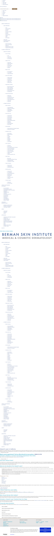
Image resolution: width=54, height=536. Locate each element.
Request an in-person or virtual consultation (40, 500)
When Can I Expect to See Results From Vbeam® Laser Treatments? (11, 517)
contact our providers (19, 504)
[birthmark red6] (26, 492)
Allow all (45, 528)
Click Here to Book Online (6, 231)
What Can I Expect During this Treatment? (8, 508)
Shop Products (5, 523)
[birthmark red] (2, 492)
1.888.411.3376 (38, 454)
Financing (5, 524)
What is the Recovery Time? (6, 510)
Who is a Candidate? (4, 506)
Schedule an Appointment (7, 521)
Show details (12, 534)
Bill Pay (4, 522)
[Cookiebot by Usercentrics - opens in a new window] (5, 534)
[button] (27, 22)
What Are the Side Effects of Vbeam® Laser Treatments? (10, 515)
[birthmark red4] (16, 492)
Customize (44, 531)
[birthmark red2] (6, 492)
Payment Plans (6, 525)
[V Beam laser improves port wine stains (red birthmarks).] (11, 492)
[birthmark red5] (21, 492)
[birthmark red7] (31, 492)
